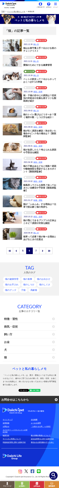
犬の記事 (30, 40)
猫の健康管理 (11, 279)
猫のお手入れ (11, 284)
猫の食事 (27, 279)
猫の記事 (42, 40)
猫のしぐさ (44, 284)
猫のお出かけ (43, 279)
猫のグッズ (10, 290)
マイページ (7, 486)
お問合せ (48, 7)
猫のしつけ (28, 284)
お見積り (22, 486)
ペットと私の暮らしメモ (16, 12)
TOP (3, 12)
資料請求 (51, 486)
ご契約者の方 (40, 7)
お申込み (37, 486)
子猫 (23, 290)
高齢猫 (33, 290)
